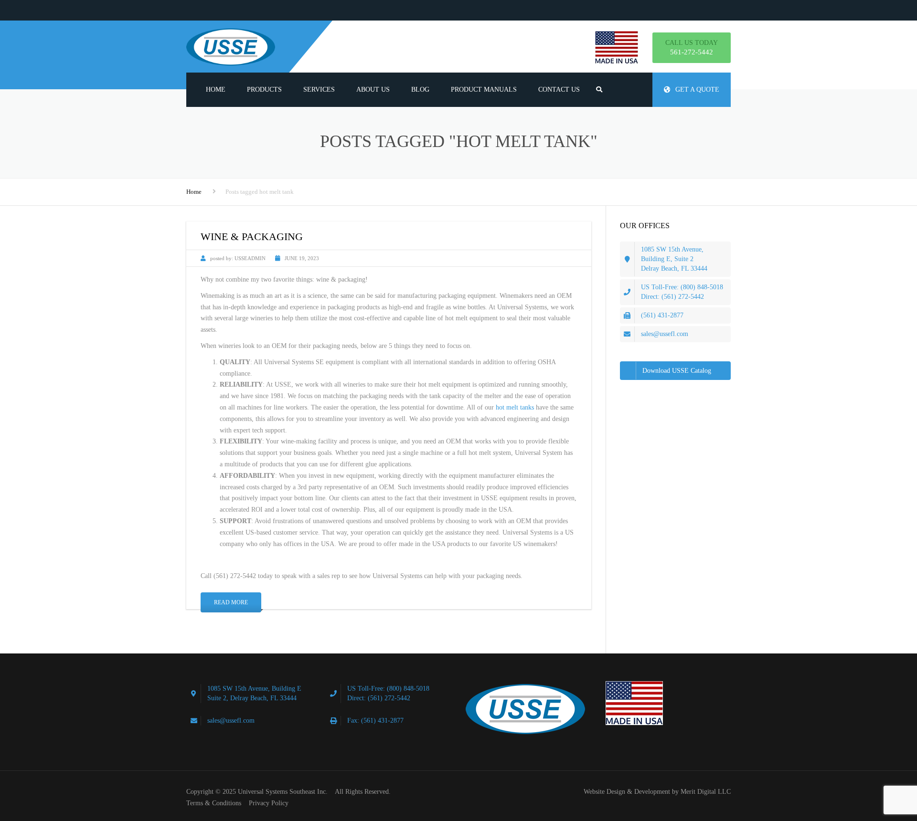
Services (319, 89)
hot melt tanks (515, 407)
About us (373, 89)
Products (264, 89)
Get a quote (697, 89)
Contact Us (559, 89)
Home (215, 89)
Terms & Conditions (213, 803)
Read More (231, 602)
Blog (420, 89)
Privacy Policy (268, 803)
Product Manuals (484, 89)
